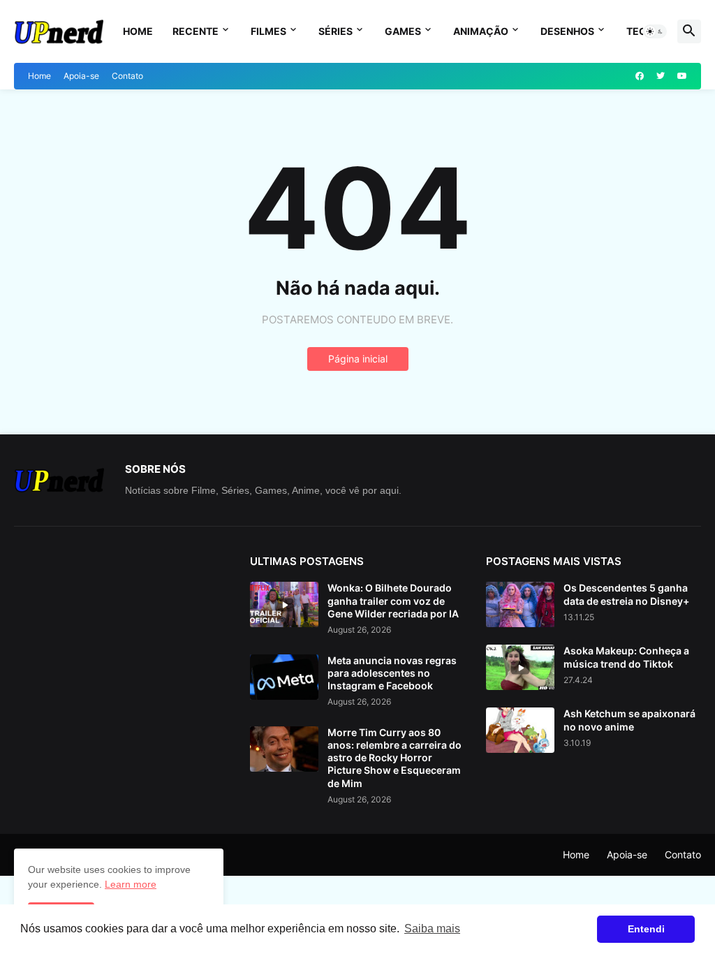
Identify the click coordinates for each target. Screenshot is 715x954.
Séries (335, 31)
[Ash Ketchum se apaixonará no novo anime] (520, 730)
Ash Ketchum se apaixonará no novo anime (629, 719)
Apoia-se (81, 76)
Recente (195, 31)
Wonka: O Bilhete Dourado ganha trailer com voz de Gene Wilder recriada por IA (393, 600)
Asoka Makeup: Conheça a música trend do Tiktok (626, 657)
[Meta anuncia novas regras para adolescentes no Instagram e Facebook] (284, 677)
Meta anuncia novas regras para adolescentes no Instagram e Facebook (392, 672)
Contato (127, 76)
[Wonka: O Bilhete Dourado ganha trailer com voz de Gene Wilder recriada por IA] (284, 604)
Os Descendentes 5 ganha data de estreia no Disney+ (626, 594)
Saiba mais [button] (432, 928)
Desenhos (567, 31)
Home (138, 31)
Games (403, 31)
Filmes (268, 31)
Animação (480, 31)
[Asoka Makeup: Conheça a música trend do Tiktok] (520, 667)
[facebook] (639, 76)
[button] (655, 31)
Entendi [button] (646, 928)
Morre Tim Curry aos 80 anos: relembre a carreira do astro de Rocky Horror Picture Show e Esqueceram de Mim (394, 757)
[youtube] (682, 76)
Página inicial (358, 359)
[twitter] (660, 76)
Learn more (130, 884)
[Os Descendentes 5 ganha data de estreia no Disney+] (520, 604)
